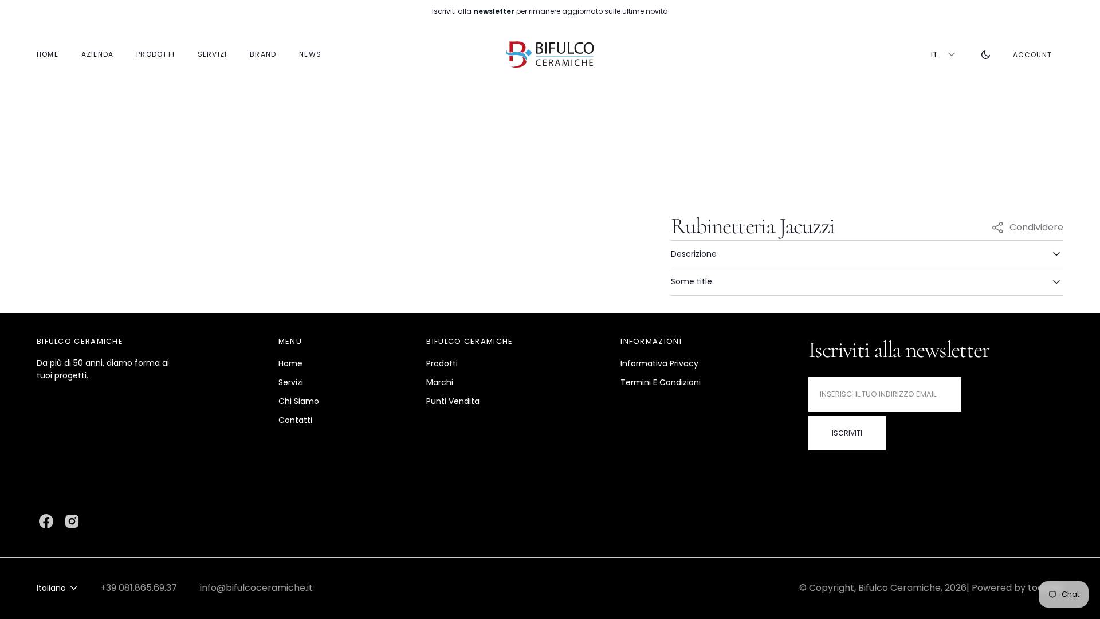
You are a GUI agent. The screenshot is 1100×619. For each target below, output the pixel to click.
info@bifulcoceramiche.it (256, 587)
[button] (1032, 54)
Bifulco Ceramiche (899, 587)
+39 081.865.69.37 (138, 587)
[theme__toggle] (985, 54)
